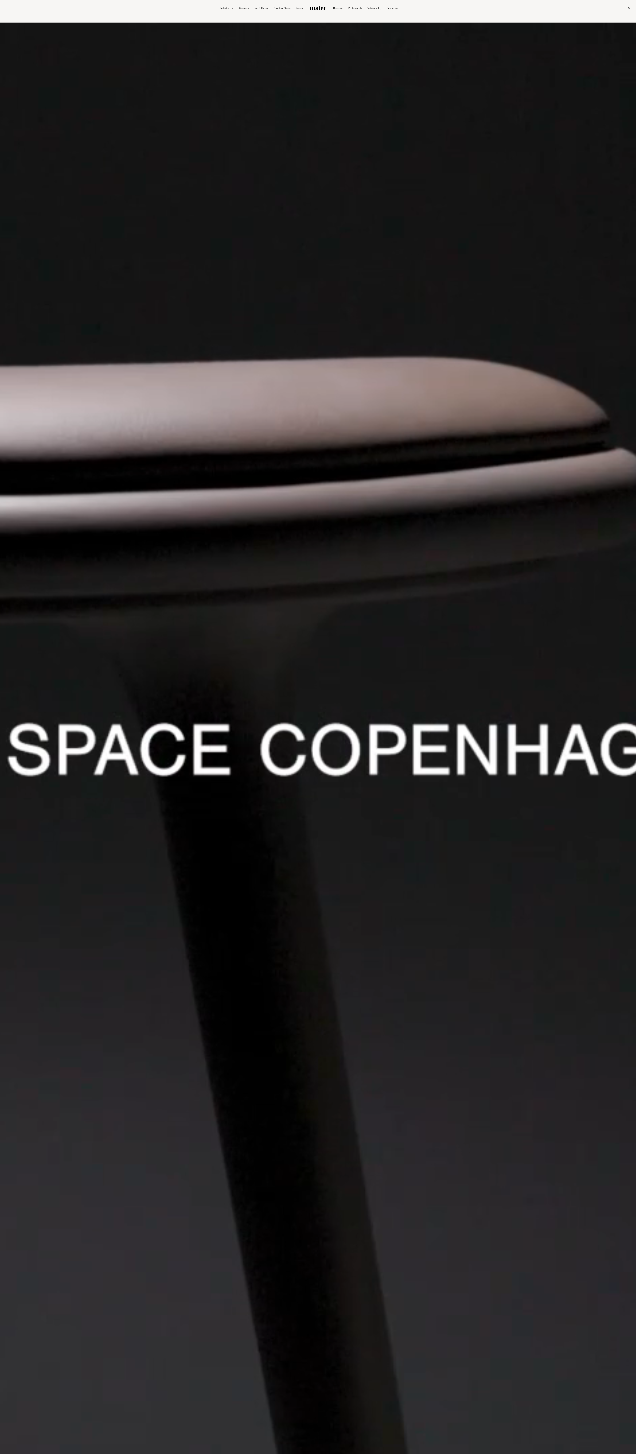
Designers (338, 8)
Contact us (392, 8)
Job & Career (261, 8)
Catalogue (244, 8)
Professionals (355, 8)
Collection (225, 8)
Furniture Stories (282, 8)
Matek (299, 8)
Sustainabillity (374, 8)
